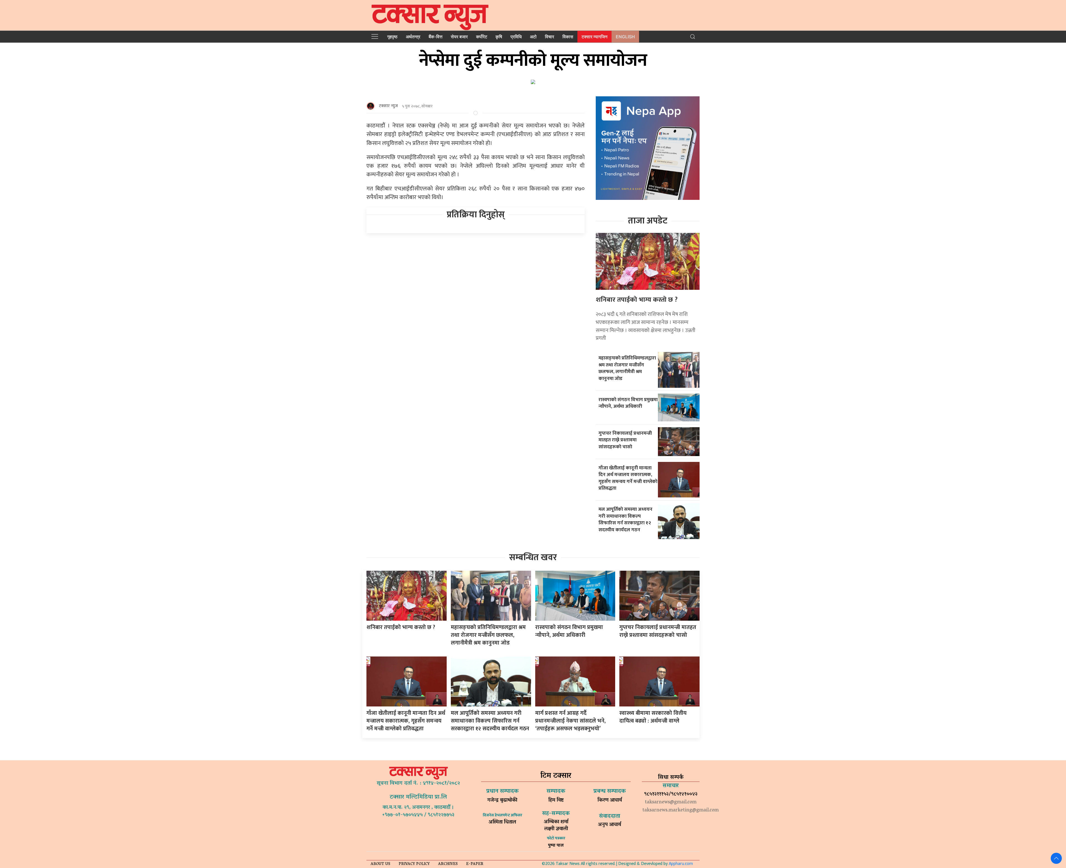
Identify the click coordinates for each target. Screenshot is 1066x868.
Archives (448, 864)
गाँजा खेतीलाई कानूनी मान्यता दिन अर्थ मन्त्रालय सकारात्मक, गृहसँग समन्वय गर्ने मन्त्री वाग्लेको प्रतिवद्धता (628, 478)
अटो (533, 36)
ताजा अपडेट (647, 220)
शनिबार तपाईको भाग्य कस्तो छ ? (637, 299)
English (625, 36)
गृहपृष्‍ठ (392, 36)
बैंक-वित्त (436, 36)
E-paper (474, 864)
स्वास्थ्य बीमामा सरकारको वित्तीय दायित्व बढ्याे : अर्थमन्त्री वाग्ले (653, 717)
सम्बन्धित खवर (533, 557)
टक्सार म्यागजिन (594, 36)
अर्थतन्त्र (413, 36)
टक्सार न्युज (388, 106)
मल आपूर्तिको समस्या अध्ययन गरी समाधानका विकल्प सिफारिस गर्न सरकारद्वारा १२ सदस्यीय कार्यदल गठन (625, 519)
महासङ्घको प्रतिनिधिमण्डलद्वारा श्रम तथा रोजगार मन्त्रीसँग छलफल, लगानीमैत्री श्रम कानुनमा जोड (627, 368)
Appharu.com (681, 863)
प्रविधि (516, 36)
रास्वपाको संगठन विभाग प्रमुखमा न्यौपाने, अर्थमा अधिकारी (628, 403)
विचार (549, 36)
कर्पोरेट (481, 36)
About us (380, 864)
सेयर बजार (459, 36)
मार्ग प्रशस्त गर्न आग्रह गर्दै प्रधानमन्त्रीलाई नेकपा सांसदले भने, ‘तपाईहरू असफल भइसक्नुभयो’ (570, 720)
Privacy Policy (414, 864)
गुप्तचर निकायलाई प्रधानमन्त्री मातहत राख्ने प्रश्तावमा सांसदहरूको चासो (625, 440)
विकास (567, 36)
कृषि (499, 36)
